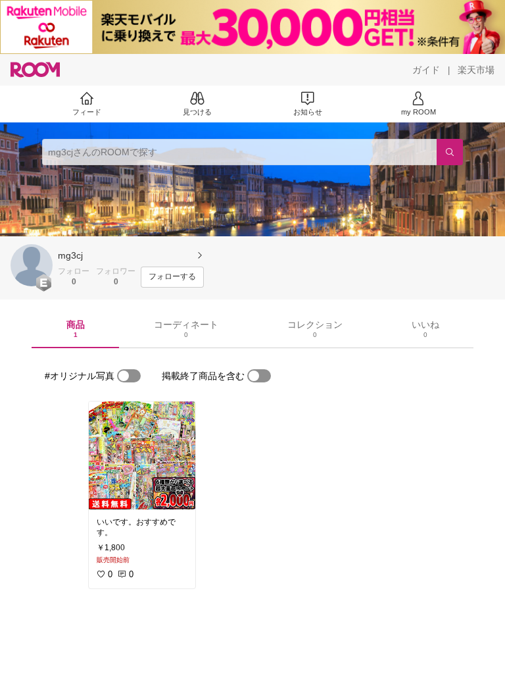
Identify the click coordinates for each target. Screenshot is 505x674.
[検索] (450, 152)
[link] (142, 455)
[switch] (129, 375)
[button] (32, 265)
